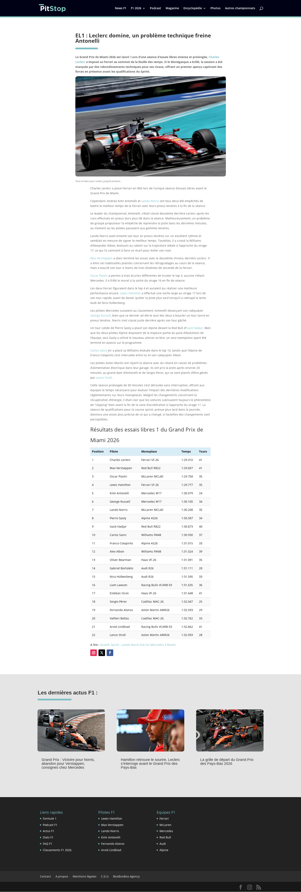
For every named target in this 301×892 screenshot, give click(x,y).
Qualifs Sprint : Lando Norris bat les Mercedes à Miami (138, 645)
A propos (61, 876)
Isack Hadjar (194, 328)
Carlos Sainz (98, 350)
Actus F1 (48, 831)
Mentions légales (84, 876)
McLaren (165, 825)
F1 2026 (136, 8)
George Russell (100, 315)
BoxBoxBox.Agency (126, 876)
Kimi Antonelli (110, 837)
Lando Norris (150, 201)
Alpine (164, 850)
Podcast (155, 8)
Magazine (172, 8)
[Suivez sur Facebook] (110, 652)
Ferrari (164, 818)
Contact (45, 876)
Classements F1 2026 (57, 850)
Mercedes (166, 831)
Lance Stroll (104, 378)
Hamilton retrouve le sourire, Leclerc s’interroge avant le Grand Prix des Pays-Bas (150, 764)
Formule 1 (50, 818)
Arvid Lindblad (111, 850)
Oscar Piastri (99, 275)
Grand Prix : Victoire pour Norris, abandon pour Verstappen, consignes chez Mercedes (68, 764)
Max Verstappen (101, 258)
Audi (163, 844)
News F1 (120, 8)
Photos (215, 8)
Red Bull (165, 837)
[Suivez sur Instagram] (93, 652)
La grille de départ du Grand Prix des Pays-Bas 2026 (226, 762)
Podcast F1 (50, 825)
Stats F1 (48, 837)
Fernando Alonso (112, 844)
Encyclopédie (192, 8)
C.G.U (105, 876)
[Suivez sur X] (101, 652)
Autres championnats (240, 8)
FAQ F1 (47, 844)
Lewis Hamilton (130, 293)
